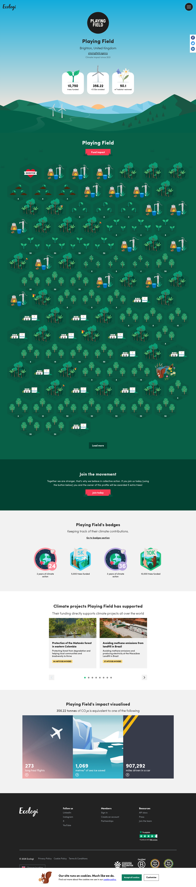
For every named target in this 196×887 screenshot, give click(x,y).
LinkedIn (67, 812)
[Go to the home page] (9, 7)
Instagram (68, 817)
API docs (143, 812)
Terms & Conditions (78, 858)
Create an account (110, 817)
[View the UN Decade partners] (124, 865)
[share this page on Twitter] (193, 43)
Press (141, 817)
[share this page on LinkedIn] (193, 49)
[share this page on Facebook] (193, 38)
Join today (98, 492)
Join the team (145, 821)
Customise (151, 877)
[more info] (26, 774)
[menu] (189, 7)
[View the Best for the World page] (155, 865)
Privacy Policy (45, 858)
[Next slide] (144, 677)
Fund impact (98, 152)
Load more (98, 445)
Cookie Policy (60, 858)
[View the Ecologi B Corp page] (142, 865)
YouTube (67, 825)
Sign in (104, 812)
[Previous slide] (51, 677)
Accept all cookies (131, 877)
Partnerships (107, 821)
